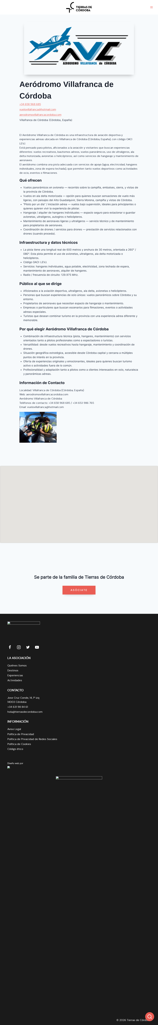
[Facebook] (10, 647)
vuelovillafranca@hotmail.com (37, 109)
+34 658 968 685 (30, 104)
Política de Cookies (19, 744)
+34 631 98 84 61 (17, 707)
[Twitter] (28, 647)
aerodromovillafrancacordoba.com (40, 114)
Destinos (12, 670)
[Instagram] (19, 647)
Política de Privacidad (20, 734)
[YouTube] (37, 647)
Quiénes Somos (17, 665)
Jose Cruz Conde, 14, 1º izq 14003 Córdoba (23, 700)
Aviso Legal (14, 729)
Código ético (15, 749)
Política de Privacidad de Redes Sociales (32, 739)
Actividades (14, 680)
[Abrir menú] (151, 7)
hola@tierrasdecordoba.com (24, 711)
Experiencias (15, 675)
